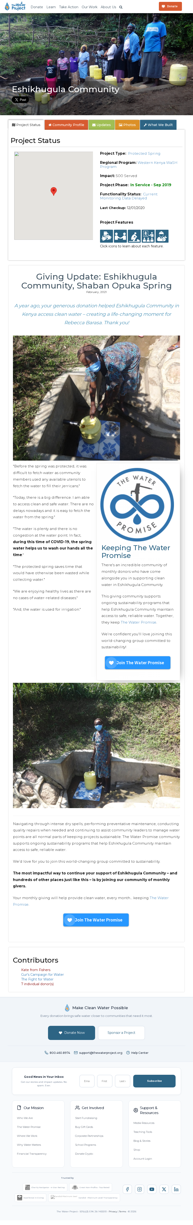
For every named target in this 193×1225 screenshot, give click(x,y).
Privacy (113, 1211)
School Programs (85, 1144)
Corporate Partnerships (89, 1136)
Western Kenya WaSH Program (138, 164)
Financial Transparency (32, 1153)
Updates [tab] (103, 125)
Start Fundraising (86, 1118)
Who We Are (25, 1118)
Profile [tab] (68, 125)
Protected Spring (144, 153)
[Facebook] (127, 1189)
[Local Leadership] (106, 236)
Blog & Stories (141, 1140)
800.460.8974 (60, 1053)
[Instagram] (139, 1189)
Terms (122, 1211)
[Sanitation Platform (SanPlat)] (134, 236)
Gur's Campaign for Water (42, 974)
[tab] (26, 125)
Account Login (142, 1158)
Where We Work (27, 1136)
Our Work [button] (89, 7)
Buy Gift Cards (84, 1127)
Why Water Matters (29, 1144)
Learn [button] (51, 7)
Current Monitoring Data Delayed (128, 196)
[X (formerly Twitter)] (164, 1189)
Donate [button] (37, 7)
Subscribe (154, 1081)
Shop (136, 1149)
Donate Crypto (84, 1153)
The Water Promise (138, 622)
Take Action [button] (68, 7)
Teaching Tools (142, 1132)
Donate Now (74, 1033)
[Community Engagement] (120, 236)
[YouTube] (152, 1189)
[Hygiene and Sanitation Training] (148, 236)
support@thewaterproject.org (100, 1053)
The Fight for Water (37, 979)
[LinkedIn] (176, 1189)
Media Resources (143, 1123)
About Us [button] (108, 7)
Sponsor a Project (121, 1033)
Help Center (140, 1053)
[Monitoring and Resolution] (162, 236)
